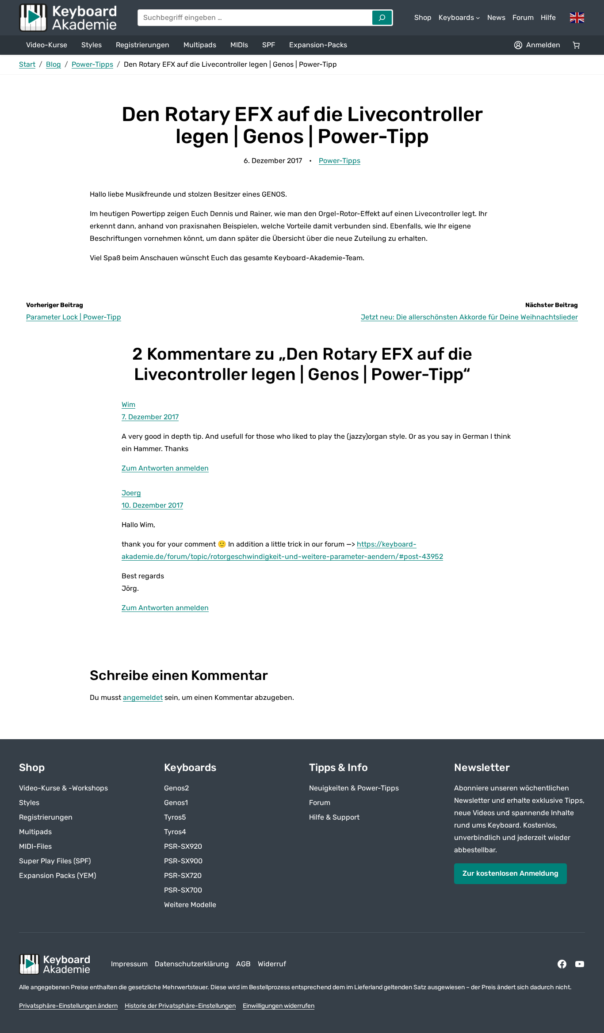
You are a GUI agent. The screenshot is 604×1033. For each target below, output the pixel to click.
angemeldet (143, 697)
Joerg (131, 493)
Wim (128, 404)
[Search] (382, 18)
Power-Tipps (92, 64)
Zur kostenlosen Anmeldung (510, 873)
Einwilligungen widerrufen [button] (278, 1006)
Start (27, 64)
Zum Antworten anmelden (165, 468)
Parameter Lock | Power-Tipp (73, 317)
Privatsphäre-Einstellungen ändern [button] (68, 1006)
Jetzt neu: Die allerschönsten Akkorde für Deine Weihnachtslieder (469, 317)
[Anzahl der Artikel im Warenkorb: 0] (576, 45)
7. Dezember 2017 (150, 417)
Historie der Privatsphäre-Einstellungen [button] (180, 1006)
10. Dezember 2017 (152, 505)
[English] (577, 17)
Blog (53, 64)
